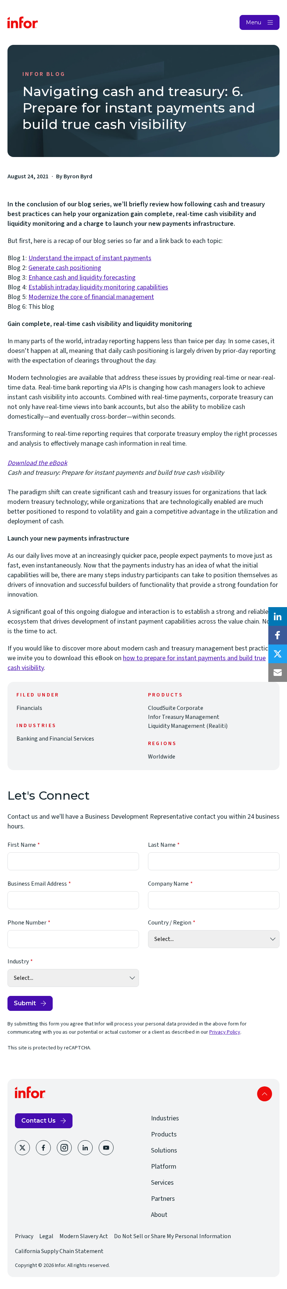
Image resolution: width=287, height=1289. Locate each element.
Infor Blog (43, 74)
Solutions (164, 1150)
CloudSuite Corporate (175, 708)
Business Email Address (37, 884)
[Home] (22, 22)
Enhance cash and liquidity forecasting (82, 277)
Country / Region (169, 923)
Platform (163, 1166)
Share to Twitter (277, 653)
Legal (46, 1236)
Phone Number (26, 923)
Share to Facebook (277, 635)
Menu (253, 22)
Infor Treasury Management (183, 717)
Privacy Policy (224, 1032)
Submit (25, 1003)
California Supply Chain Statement (59, 1251)
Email (277, 672)
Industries (165, 1118)
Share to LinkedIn (277, 616)
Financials (29, 708)
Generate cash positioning (64, 268)
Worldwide (161, 757)
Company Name (168, 884)
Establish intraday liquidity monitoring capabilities (98, 287)
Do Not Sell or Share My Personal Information (172, 1236)
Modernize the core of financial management (91, 297)
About (159, 1214)
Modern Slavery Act (83, 1236)
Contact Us (38, 1120)
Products (164, 1134)
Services (162, 1182)
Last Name (162, 845)
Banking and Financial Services (55, 739)
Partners (163, 1198)
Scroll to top (264, 1093)
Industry (18, 961)
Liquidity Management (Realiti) (188, 726)
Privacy (24, 1236)
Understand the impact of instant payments (89, 258)
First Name (21, 845)
